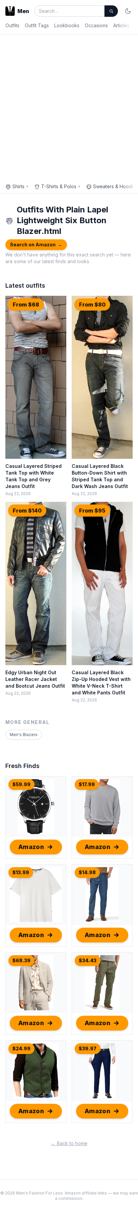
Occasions (96, 25)
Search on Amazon (36, 244)
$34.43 (87, 960)
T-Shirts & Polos (61, 186)
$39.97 (87, 1048)
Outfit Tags (37, 25)
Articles (121, 25)
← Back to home (69, 1143)
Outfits (12, 25)
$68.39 (21, 960)
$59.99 (21, 784)
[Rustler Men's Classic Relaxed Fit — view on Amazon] (102, 894)
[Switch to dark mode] (128, 11)
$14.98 (87, 872)
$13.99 (20, 872)
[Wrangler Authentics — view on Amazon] (102, 983)
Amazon (31, 846)
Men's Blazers (24, 734)
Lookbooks (66, 25)
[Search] (111, 11)
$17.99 (87, 784)
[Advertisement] (69, 107)
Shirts (20, 186)
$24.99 (21, 1048)
